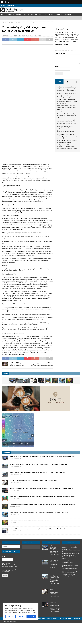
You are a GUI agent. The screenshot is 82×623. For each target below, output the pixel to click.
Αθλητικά (34, 14)
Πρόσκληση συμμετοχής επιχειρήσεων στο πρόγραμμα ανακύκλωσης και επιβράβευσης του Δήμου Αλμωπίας (67, 121)
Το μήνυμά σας (60, 53)
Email (57, 66)
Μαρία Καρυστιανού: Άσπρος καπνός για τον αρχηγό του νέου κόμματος (70, 566)
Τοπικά (3, 14)
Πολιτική (18, 14)
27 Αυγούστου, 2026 (15, 458)
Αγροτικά (26, 14)
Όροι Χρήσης (41, 618)
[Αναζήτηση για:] (11, 546)
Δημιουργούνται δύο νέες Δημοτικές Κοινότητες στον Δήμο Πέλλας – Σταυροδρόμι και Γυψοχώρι (67, 95)
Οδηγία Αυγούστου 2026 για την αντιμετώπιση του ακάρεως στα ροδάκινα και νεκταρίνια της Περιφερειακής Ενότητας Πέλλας (42, 505)
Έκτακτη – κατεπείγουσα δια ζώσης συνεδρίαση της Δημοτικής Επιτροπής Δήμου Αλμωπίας (67, 101)
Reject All (21, 616)
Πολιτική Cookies (52, 618)
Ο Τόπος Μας (19, 18)
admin (16, 35)
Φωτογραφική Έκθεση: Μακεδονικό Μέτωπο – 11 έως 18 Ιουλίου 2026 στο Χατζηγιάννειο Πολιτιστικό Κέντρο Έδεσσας (70, 555)
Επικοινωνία (10, 5)
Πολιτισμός (42, 14)
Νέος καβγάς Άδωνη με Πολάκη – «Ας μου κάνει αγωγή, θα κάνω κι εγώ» (70, 547)
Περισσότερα (67, 14)
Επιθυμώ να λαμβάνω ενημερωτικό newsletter (9, 566)
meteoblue (5, 448)
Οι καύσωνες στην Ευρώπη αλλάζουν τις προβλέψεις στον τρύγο (29, 520)
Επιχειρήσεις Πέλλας (31, 18)
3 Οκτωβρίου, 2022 (8, 35)
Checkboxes (6, 563)
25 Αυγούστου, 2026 (15, 522)
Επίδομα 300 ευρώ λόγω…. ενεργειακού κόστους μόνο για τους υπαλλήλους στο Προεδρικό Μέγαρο (67, 146)
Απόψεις (51, 14)
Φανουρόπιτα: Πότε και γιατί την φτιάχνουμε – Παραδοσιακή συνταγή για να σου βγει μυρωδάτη (67, 136)
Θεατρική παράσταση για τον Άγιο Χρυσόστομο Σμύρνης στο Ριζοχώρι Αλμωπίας (66, 107)
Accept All (31, 616)
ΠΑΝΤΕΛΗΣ (64, 546)
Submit (5, 575)
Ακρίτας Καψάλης (66, 561)
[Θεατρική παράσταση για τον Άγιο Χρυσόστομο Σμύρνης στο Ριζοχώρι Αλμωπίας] (34, 380)
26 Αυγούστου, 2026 (15, 490)
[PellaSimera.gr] (11, 12)
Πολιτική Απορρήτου (65, 618)
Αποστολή (59, 74)
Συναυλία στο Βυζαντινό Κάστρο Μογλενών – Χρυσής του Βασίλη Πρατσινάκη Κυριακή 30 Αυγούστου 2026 (41, 488)
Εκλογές (58, 14)
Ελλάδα (23, 35)
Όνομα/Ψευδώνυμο (61, 45)
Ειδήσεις (10, 14)
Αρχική (3, 5)
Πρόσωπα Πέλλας (6, 18)
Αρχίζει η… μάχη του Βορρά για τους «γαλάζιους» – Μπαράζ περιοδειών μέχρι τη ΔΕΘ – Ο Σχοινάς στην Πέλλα (67, 88)
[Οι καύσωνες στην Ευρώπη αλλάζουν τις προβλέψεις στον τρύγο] (69, 380)
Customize (10, 616)
